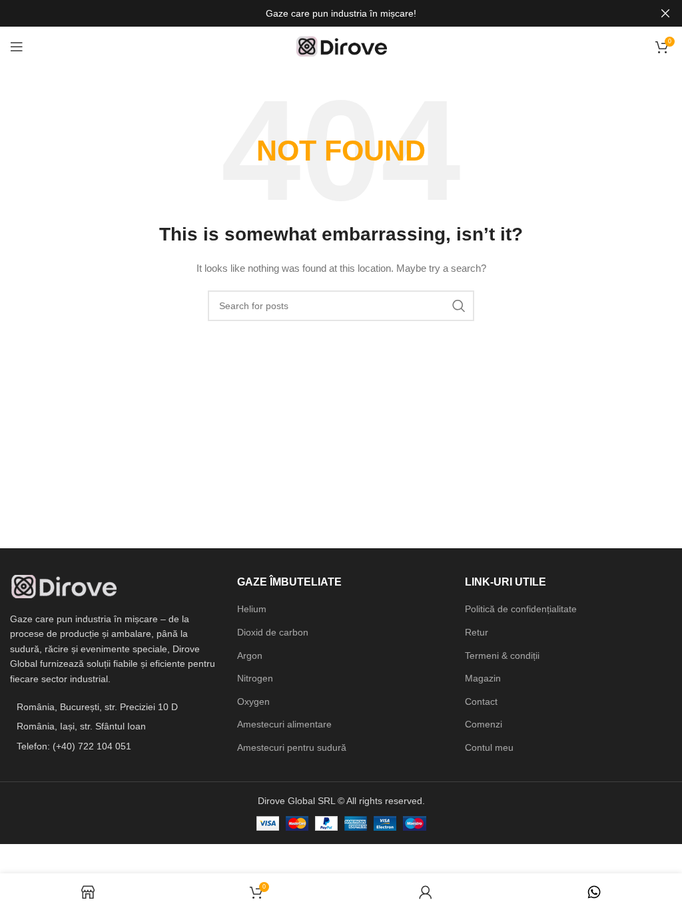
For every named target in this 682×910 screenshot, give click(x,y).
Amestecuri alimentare (284, 724)
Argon (249, 655)
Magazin (483, 678)
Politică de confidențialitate (521, 609)
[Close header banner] (665, 13)
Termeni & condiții (502, 655)
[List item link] (113, 746)
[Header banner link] (321, 13)
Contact (481, 701)
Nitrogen (255, 678)
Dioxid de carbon (272, 632)
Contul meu (489, 747)
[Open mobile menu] (16, 46)
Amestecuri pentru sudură (291, 747)
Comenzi (483, 724)
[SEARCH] (459, 305)
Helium (251, 609)
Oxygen (253, 701)
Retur (476, 632)
